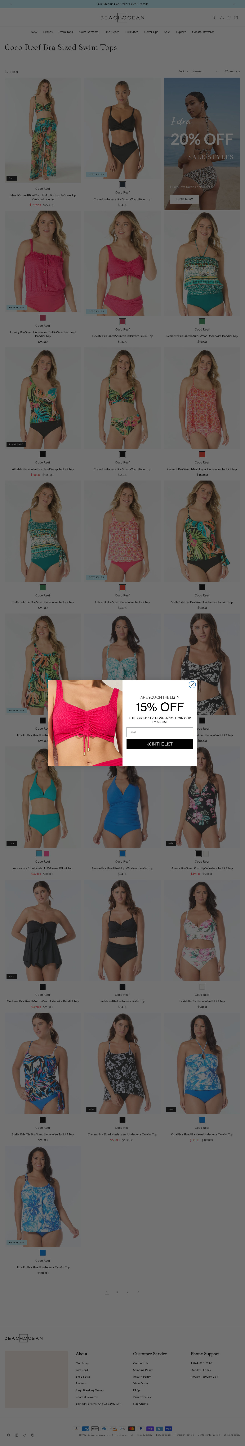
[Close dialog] (192, 684)
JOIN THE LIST (160, 744)
